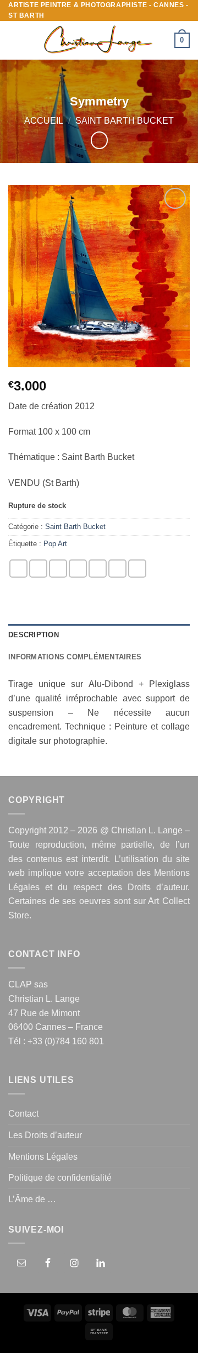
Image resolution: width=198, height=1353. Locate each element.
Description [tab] (33, 635)
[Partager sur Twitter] (58, 568)
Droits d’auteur (158, 887)
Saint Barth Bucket (124, 120)
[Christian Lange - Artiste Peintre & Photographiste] (98, 40)
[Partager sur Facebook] (38, 568)
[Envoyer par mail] (78, 568)
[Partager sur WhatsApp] (18, 568)
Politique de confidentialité (60, 1177)
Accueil (43, 120)
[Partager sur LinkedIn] (117, 568)
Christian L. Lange (147, 830)
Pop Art (55, 544)
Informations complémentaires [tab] (74, 657)
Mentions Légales (43, 1156)
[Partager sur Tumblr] (137, 568)
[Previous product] (99, 140)
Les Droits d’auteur (45, 1135)
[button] (14, 40)
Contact (23, 1113)
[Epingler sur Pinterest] (98, 568)
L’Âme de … (32, 1199)
